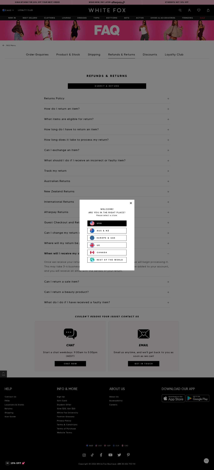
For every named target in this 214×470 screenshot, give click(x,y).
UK (98, 245)
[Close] (130, 203)
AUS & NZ (103, 230)
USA (99, 223)
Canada (102, 252)
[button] (15, 463)
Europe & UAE (106, 238)
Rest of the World (110, 260)
